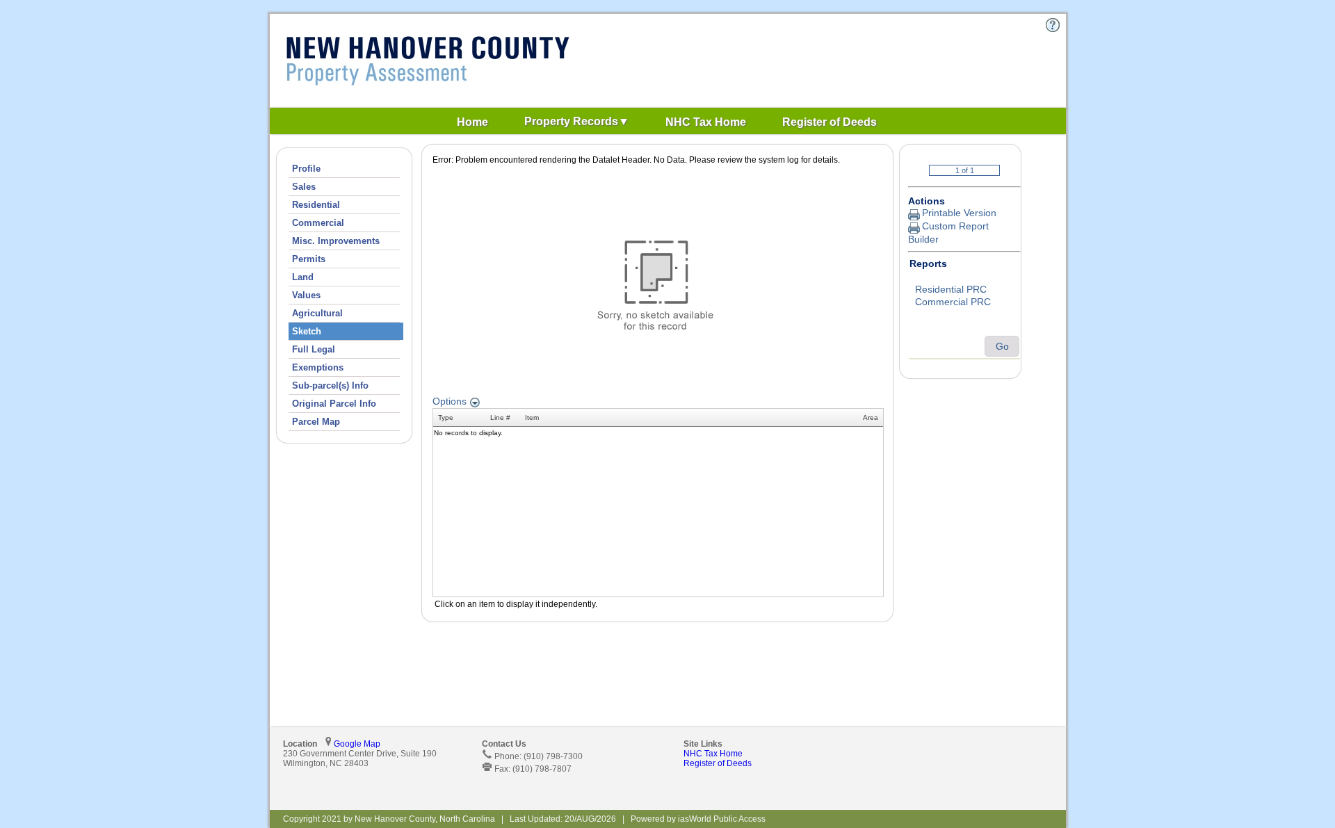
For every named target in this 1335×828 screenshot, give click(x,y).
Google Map (357, 744)
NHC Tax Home (713, 753)
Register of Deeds (717, 763)
